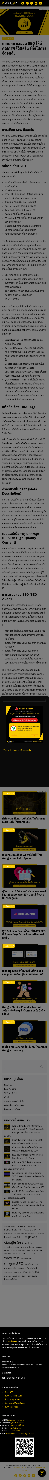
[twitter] (40, 3)
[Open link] (24, 742)
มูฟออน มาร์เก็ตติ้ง (17, 1423)
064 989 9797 (14, 1431)
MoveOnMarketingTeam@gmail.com (20, 1433)
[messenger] (31, 3)
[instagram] (36, 3)
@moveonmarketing (16, 1420)
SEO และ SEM (9, 793)
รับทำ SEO (12, 1341)
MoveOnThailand (15, 1428)
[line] (27, 3)
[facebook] (22, 3)
